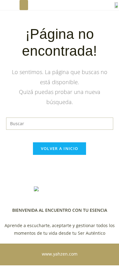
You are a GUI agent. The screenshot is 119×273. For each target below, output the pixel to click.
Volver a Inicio (59, 148)
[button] (24, 5)
